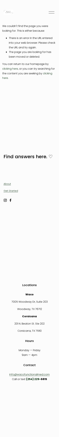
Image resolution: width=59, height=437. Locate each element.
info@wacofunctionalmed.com (29, 374)
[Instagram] (5, 200)
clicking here (10, 69)
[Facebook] (10, 200)
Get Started (11, 190)
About (7, 183)
